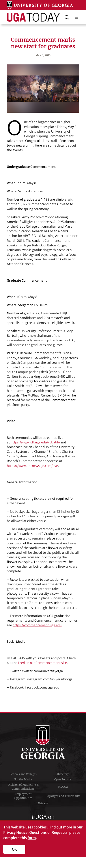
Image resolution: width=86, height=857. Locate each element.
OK (14, 849)
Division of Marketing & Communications (23, 786)
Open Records (62, 779)
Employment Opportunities (23, 796)
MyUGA (63, 786)
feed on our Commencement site (42, 663)
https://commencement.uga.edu (37, 625)
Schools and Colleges (23, 774)
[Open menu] (76, 17)
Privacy (43, 803)
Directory (63, 774)
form (32, 838)
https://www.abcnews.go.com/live (32, 466)
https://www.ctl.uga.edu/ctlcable (35, 442)
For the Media (23, 779)
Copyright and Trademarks (63, 796)
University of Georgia (43, 742)
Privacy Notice (15, 832)
